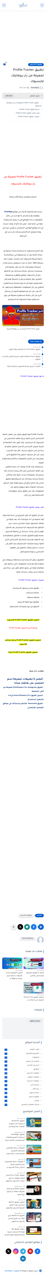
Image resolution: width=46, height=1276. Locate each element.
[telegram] (23, 1251)
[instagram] (16, 1251)
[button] (34, 927)
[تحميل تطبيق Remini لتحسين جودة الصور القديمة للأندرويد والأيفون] (33, 1204)
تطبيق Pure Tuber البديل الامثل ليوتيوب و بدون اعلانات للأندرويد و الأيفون (15, 1178)
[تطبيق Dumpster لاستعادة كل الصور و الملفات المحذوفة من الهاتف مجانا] (33, 1122)
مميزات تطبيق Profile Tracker (28, 117)
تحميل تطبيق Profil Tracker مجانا (23, 652)
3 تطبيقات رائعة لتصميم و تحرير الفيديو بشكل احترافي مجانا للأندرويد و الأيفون (15, 1165)
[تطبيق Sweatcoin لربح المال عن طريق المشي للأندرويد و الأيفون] (33, 1217)
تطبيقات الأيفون (22, 1077)
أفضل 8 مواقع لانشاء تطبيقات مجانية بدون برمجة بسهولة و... (14, 976)
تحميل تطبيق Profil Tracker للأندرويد (23, 620)
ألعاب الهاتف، (23, 1050)
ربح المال (23, 1089)
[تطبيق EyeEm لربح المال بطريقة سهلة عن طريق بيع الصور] (33, 1190)
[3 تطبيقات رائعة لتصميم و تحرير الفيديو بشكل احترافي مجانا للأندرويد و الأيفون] (33, 1163)
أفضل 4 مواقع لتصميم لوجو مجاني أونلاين (35, 974)
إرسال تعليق (35, 1021)
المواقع (23, 1069)
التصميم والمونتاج (23, 1053)
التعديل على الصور (23, 1061)
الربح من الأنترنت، (23, 1065)
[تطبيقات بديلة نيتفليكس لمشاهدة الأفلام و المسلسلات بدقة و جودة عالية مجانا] (33, 1149)
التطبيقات (23, 1057)
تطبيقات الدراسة (23, 1081)
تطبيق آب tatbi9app (12, 1271)
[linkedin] (23, 1258)
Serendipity (35, 88)
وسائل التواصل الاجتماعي (23, 1105)
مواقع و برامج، (23, 1097)
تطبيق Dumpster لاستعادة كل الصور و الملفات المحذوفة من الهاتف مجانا (16, 1124)
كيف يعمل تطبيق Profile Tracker (27, 113)
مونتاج (23, 1101)
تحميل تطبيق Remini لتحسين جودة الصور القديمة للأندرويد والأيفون (15, 1205)
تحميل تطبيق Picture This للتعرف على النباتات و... (34, 998)
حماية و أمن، (23, 1085)
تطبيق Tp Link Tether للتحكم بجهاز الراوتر (24, 349)
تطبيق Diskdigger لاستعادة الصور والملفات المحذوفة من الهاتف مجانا (15, 1137)
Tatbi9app (8, 212)
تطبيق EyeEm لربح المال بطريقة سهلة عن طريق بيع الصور (15, 1192)
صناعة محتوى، (22, 1093)
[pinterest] (30, 1251)
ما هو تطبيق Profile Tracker (29, 109)
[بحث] (4, 5)
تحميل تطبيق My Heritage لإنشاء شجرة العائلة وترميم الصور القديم (15, 1232)
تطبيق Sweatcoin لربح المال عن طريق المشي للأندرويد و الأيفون (16, 1218)
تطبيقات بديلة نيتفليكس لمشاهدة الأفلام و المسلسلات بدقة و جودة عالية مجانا (15, 1151)
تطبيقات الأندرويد (36, 64)
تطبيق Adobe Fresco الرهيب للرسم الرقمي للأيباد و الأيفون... (21, 358)
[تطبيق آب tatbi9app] (23, 5)
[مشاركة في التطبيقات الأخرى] (13, 927)
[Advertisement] (23, 38)
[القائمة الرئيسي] (42, 5)
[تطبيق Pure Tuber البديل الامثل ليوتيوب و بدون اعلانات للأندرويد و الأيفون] (33, 1177)
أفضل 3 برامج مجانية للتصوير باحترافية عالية (23, 366)
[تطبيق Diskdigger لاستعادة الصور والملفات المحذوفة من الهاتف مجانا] (33, 1136)
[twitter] (8, 1251)
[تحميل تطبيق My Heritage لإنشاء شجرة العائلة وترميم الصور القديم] (33, 1230)
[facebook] (37, 1251)
